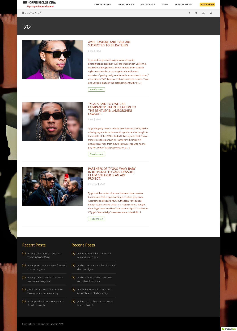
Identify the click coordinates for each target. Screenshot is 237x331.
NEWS (165, 4)
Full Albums (148, 4)
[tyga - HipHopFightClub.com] (39, 4)
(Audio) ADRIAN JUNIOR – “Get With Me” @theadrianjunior (45, 279)
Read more (96, 89)
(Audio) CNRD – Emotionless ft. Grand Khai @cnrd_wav (46, 267)
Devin (91, 51)
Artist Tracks (126, 4)
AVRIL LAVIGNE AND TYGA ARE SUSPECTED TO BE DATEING (109, 43)
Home (25, 13)
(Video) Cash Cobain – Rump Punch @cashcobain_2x (45, 303)
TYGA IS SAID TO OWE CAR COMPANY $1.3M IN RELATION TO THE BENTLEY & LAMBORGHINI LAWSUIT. (112, 109)
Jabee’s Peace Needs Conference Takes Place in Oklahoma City (45, 291)
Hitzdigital (92, 184)
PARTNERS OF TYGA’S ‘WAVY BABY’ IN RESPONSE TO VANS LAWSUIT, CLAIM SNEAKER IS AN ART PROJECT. (112, 173)
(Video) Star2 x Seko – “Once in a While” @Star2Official (44, 255)
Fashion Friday (183, 4)
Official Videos (102, 4)
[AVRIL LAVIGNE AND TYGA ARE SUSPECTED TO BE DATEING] (52, 59)
